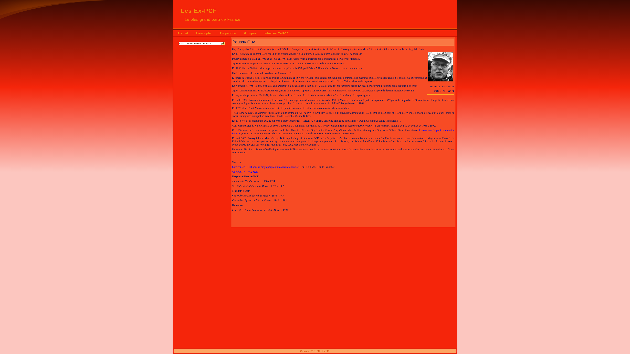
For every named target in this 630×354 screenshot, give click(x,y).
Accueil (182, 33)
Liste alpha (203, 33)
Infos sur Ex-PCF (276, 33)
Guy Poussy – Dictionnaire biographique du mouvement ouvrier (265, 166)
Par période (228, 33)
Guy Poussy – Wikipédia (245, 171)
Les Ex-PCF (199, 10)
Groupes (250, 33)
